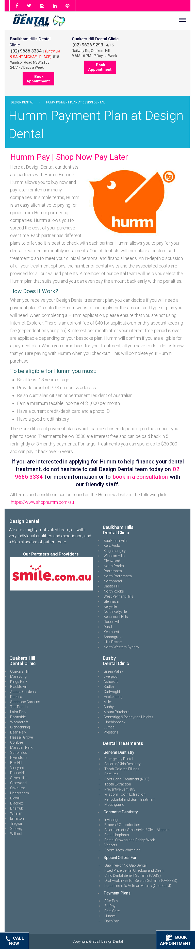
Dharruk (16, 808)
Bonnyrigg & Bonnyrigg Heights (128, 717)
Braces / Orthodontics (122, 825)
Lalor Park (18, 712)
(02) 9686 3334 (26, 50)
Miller (108, 702)
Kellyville (110, 606)
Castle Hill (111, 586)
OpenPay (111, 921)
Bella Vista (112, 546)
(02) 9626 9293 (88, 44)
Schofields (18, 752)
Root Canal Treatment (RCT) (126, 779)
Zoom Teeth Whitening (122, 850)
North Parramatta (118, 576)
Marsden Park (21, 747)
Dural (108, 627)
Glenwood (112, 561)
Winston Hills (114, 556)
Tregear (16, 823)
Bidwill (15, 798)
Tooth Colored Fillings (121, 769)
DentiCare (112, 911)
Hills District (113, 642)
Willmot (16, 834)
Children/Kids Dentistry (122, 764)
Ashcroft (111, 681)
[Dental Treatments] (103, 738)
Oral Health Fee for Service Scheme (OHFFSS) (140, 881)
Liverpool (111, 676)
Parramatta (113, 571)
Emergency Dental (118, 759)
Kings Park (18, 681)
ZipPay (110, 906)
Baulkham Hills (115, 541)
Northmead (113, 581)
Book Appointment (38, 78)
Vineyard (17, 768)
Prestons (111, 732)
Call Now (16, 941)
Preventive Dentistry (119, 789)
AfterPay (111, 901)
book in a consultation (140, 477)
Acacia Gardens (23, 692)
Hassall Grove (21, 737)
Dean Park (18, 732)
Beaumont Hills (116, 617)
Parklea (16, 697)
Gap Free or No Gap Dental (125, 865)
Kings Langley (115, 551)
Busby (109, 707)
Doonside (18, 717)
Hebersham (19, 793)
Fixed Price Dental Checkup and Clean (134, 870)
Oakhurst (17, 788)
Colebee (16, 742)
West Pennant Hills (118, 596)
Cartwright (112, 692)
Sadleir (109, 687)
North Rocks (114, 566)
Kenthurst (111, 632)
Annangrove (113, 637)
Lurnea (109, 727)
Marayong (18, 676)
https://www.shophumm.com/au (42, 502)
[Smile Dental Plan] (51, 573)
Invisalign (111, 820)
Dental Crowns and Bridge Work (129, 840)
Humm (110, 916)
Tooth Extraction (117, 784)
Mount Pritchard (116, 712)
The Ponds (19, 707)
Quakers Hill (19, 671)
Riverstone (18, 758)
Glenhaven (112, 601)
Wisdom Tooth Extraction (124, 794)
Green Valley (113, 671)
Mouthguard (114, 804)
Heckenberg (113, 697)
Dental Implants (116, 835)
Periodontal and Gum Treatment (129, 799)
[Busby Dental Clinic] (103, 653)
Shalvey (16, 829)
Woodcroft (19, 722)
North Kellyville (115, 612)
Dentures (111, 774)
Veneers (110, 845)
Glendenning (20, 727)
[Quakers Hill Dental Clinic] (9, 653)
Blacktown (18, 687)
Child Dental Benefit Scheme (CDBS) (132, 875)
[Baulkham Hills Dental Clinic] (103, 522)
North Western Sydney (121, 647)
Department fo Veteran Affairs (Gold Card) (137, 886)
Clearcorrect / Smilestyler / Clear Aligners (137, 830)
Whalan (16, 813)
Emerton (17, 818)
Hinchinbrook (114, 722)
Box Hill (16, 763)
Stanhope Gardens (25, 702)
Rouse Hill (112, 622)
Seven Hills (18, 778)
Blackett (16, 803)
